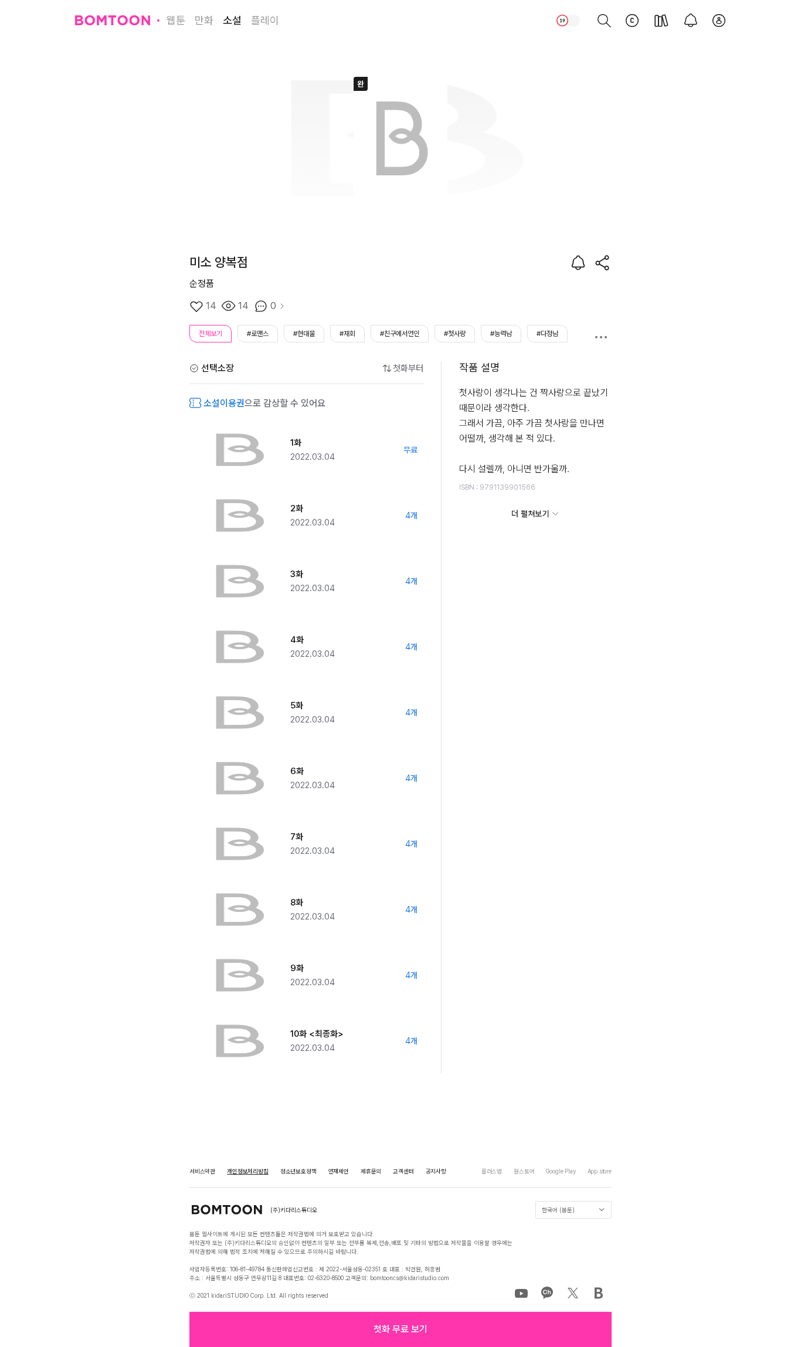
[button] (400, 1329)
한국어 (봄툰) (558, 1209)
